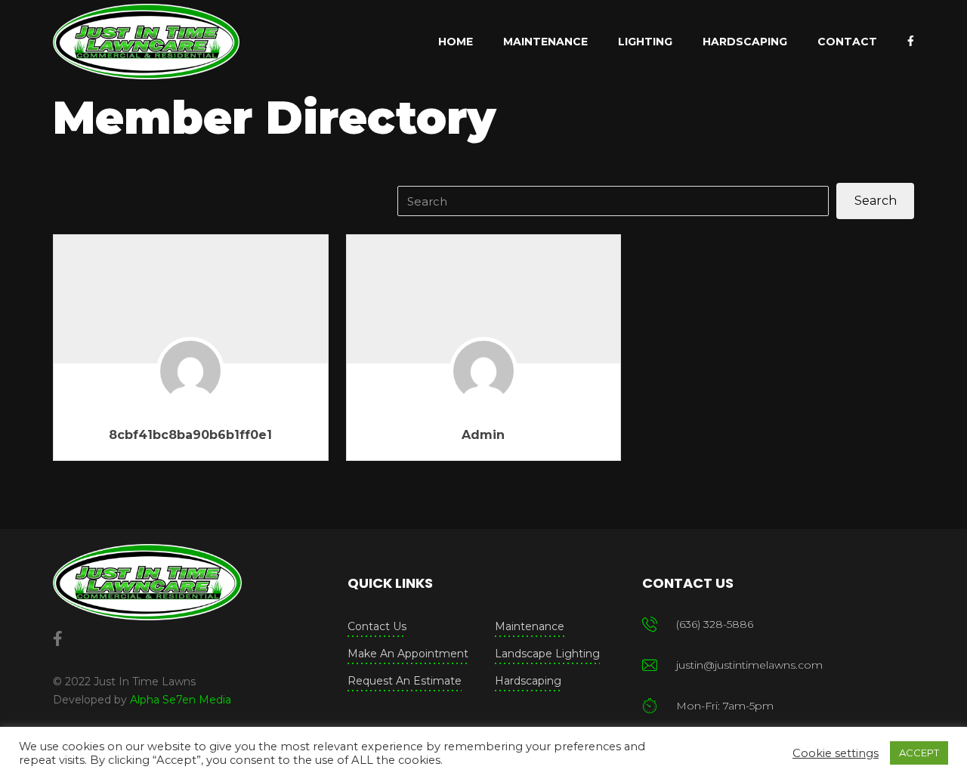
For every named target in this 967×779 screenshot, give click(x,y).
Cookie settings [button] (835, 753)
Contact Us (377, 626)
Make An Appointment (408, 653)
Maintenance (529, 626)
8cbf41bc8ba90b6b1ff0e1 (190, 435)
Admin (483, 435)
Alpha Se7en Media (180, 699)
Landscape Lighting (547, 653)
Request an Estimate (405, 681)
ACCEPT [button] (919, 753)
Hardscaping (528, 681)
